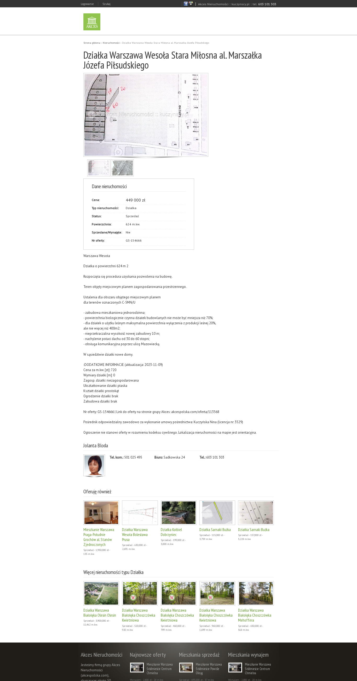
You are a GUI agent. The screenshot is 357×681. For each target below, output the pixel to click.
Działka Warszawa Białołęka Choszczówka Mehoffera (254, 615)
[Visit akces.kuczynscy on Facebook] (186, 5)
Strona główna (91, 42)
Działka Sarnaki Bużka (215, 529)
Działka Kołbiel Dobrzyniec (171, 532)
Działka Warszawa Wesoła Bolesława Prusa (135, 534)
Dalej (199, 114)
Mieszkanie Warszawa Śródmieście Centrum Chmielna (160, 668)
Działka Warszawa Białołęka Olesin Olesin (99, 613)
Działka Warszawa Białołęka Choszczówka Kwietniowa (138, 615)
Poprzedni (92, 114)
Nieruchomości (111, 42)
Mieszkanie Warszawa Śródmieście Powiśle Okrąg (209, 668)
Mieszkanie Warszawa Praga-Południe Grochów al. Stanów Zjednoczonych (98, 537)
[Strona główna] (91, 21)
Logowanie (87, 4)
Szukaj (106, 4)
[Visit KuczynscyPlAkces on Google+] (191, 5)
